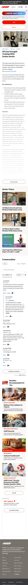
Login (19, 7)
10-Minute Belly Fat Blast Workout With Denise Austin (12, 230)
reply (4, 293)
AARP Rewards (5, 563)
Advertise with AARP (18, 563)
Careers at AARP (17, 557)
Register (13, 7)
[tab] (7, 275)
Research (4, 574)
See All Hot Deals (14, 510)
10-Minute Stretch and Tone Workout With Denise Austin (12, 209)
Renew (14, 27)
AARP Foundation (17, 568)
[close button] (26, 10)
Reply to (9, 300)
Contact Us (4, 565)
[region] (14, 318)
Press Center (16, 560)
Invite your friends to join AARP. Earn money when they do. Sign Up (11, 2)
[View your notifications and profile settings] (25, 275)
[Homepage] (5, 7)
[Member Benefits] (5, 382)
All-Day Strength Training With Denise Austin (9, 54)
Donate (3, 557)
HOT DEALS (8, 501)
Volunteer (4, 560)
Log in (18, 263)
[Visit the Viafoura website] (22, 375)
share (17, 293)
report (22, 293)
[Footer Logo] (14, 543)
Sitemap (3, 582)
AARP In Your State (17, 565)
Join (14, 22)
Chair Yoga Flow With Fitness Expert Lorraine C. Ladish (12, 251)
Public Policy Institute (6, 571)
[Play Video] (12, 37)
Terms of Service (19, 582)
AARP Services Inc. (6, 568)
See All (14, 493)
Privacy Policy (11, 582)
